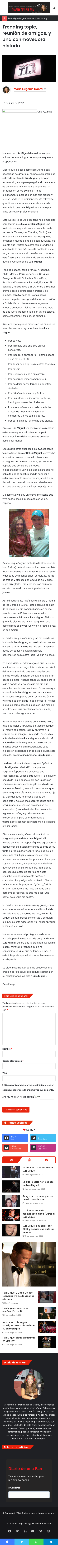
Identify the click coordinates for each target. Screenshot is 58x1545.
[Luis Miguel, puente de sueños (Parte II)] (47, 1313)
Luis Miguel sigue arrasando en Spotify (27, 18)
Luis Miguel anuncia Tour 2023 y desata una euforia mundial (38, 1229)
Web (4, 1073)
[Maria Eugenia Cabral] (6, 92)
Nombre (7, 1048)
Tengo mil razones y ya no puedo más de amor (38, 1198)
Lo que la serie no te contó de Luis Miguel (38, 1183)
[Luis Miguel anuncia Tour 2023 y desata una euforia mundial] (11, 1230)
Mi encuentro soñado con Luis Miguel (38, 1169)
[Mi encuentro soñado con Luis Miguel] (11, 1172)
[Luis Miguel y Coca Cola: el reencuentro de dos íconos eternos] (47, 1297)
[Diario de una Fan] (29, 7)
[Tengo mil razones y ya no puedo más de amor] (11, 1201)
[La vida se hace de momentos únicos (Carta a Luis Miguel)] (11, 1215)
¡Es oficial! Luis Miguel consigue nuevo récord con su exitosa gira (18, 1325)
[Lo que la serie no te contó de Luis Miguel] (11, 1186)
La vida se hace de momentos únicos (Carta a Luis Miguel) (39, 1213)
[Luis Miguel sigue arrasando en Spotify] (47, 1342)
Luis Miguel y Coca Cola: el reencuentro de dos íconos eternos (18, 1296)
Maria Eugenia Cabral (28, 89)
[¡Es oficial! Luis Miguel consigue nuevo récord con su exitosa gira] (47, 1327)
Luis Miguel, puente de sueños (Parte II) (15, 1309)
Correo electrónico (13, 1061)
